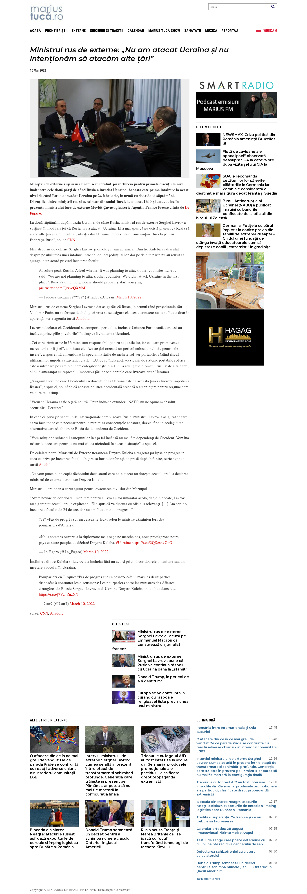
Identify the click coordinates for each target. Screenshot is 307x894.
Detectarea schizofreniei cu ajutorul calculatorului (226, 854)
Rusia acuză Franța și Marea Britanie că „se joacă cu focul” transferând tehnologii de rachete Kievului (164, 838)
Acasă (35, 30)
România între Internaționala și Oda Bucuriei (226, 730)
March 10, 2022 (129, 297)
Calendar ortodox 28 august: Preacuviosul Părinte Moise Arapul (224, 831)
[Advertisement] (67, 651)
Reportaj (230, 30)
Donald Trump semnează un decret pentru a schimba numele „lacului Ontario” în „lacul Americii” (108, 838)
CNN (71, 239)
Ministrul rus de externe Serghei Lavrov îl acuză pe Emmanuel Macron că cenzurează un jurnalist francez (149, 640)
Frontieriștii (56, 30)
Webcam (270, 30)
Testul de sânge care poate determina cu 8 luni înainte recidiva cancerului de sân (230, 842)
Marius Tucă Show (164, 30)
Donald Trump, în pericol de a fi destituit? (163, 679)
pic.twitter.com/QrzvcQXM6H (63, 287)
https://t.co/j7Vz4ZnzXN (58, 594)
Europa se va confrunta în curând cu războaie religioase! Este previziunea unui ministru (163, 699)
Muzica (211, 30)
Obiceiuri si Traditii (106, 30)
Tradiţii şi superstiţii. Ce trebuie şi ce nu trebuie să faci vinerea (228, 819)
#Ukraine (123, 542)
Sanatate (192, 30)
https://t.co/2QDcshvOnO (152, 542)
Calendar (135, 30)
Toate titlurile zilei (208, 878)
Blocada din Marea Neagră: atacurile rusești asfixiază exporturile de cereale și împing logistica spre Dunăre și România (54, 838)
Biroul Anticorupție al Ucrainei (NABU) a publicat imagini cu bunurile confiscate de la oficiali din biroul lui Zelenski (234, 209)
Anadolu (83, 318)
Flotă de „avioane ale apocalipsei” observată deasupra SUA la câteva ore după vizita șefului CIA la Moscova (235, 160)
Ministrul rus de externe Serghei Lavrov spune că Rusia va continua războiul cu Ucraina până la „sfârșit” (162, 662)
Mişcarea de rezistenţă (71, 12)
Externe (79, 30)
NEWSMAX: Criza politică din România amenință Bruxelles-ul (250, 139)
